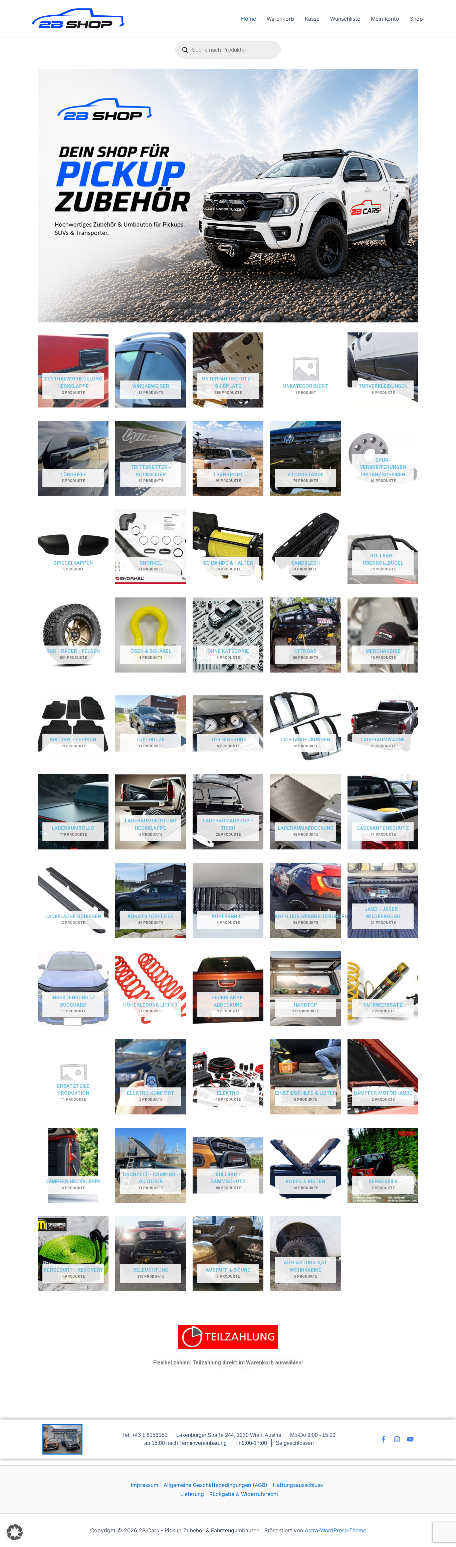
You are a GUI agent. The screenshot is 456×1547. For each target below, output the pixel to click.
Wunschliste (345, 18)
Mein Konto (385, 18)
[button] (14, 1532)
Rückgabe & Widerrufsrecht (243, 1494)
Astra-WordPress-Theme (335, 1530)
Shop (416, 18)
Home (248, 18)
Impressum (144, 1485)
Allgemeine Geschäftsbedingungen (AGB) (215, 1485)
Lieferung (192, 1494)
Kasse (312, 18)
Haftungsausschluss (298, 1485)
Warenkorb (280, 18)
